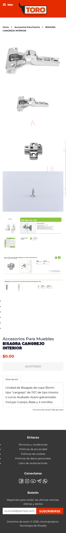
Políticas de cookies (33, 453)
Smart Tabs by (52, 409)
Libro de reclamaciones (33, 463)
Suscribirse (49, 511)
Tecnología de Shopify (33, 525)
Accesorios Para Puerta (27, 27)
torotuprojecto (49, 521)
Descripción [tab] (11, 379)
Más (10, 4)
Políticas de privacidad (33, 449)
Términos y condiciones (33, 444)
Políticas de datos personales (33, 458)
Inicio (6, 27)
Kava (61, 409)
